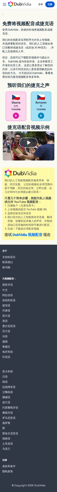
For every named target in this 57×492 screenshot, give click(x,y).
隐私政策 (7, 471)
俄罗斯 (6, 423)
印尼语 (6, 357)
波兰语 (6, 402)
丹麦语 (6, 310)
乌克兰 (6, 448)
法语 (5, 336)
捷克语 (6, 305)
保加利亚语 (8, 300)
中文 (5, 290)
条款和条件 (8, 466)
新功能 (6, 267)
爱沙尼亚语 (8, 326)
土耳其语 (7, 443)
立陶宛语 (7, 392)
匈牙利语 (7, 351)
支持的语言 (8, 257)
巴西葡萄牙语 (10, 407)
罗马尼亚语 (8, 418)
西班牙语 (7, 284)
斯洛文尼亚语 (10, 433)
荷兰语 (6, 315)
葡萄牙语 (7, 412)
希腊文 (6, 346)
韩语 (5, 381)
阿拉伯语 (7, 295)
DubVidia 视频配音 (28, 234)
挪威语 (6, 397)
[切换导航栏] (4, 4)
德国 (5, 341)
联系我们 (7, 262)
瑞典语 (6, 438)
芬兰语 (6, 331)
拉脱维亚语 (8, 387)
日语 (5, 376)
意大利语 (7, 371)
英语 (5, 321)
